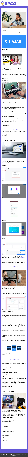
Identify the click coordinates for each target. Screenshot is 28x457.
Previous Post (3, 450)
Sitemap (8, 454)
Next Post (25, 450)
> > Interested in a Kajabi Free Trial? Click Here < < (14, 129)
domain (3, 121)
